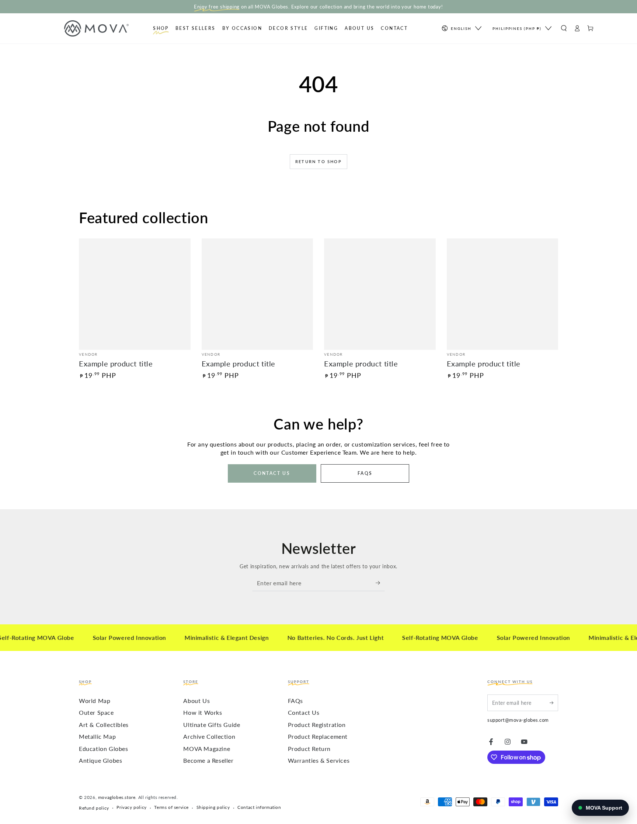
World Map (94, 700)
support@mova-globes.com (518, 720)
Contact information (259, 807)
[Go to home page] (111, 28)
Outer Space (96, 712)
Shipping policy (213, 807)
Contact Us (304, 712)
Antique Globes (100, 760)
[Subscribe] (380, 583)
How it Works (202, 712)
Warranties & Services (319, 760)
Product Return (309, 748)
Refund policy (94, 808)
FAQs (295, 700)
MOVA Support (604, 808)
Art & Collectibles (104, 724)
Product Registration (317, 724)
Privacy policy (131, 807)
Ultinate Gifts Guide (211, 724)
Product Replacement (318, 736)
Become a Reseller (208, 760)
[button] (563, 28)
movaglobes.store (117, 797)
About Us (196, 700)
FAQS (365, 473)
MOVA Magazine (206, 748)
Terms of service (171, 807)
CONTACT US (272, 473)
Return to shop (318, 161)
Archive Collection (209, 736)
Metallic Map (97, 736)
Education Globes (103, 748)
